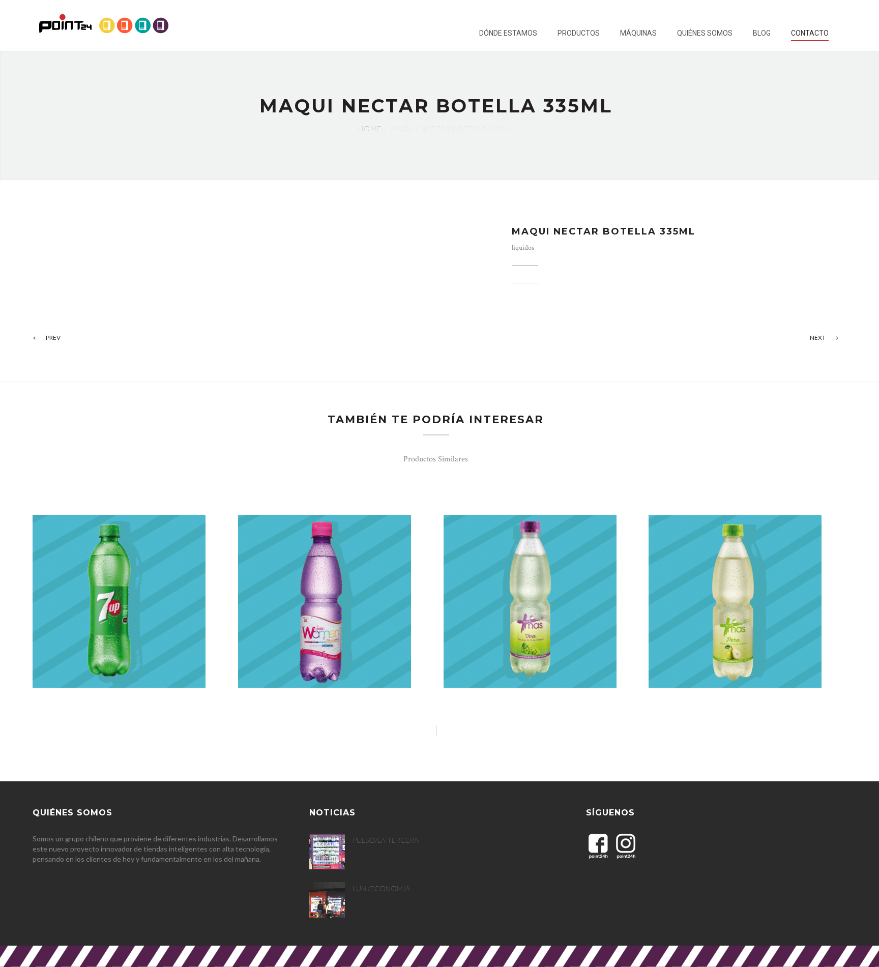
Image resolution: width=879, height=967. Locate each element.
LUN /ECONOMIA (381, 888)
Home (370, 128)
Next (818, 337)
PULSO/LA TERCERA (386, 840)
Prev (53, 337)
